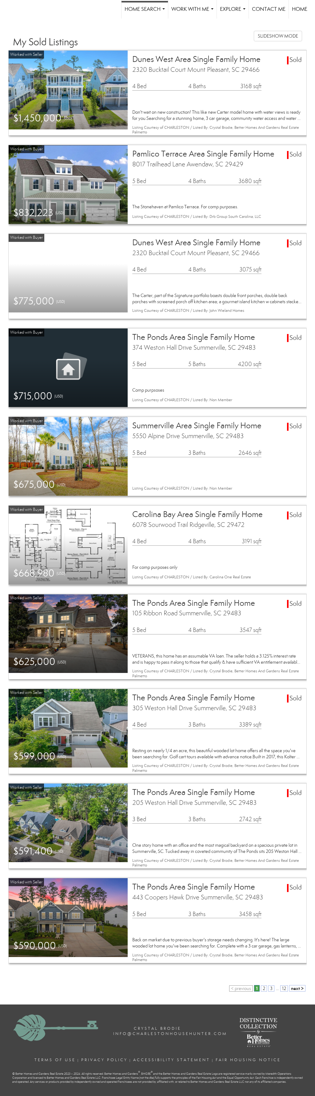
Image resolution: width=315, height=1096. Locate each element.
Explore (234, 12)
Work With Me (193, 12)
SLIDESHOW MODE (278, 36)
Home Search (146, 12)
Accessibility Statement (171, 1059)
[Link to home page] (27, 9)
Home (299, 9)
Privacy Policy (104, 1059)
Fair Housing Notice (248, 1059)
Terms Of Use (55, 1059)
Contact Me (268, 9)
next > (297, 988)
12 (284, 988)
